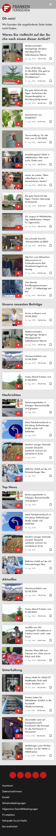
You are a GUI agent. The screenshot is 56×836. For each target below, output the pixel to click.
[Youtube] (28, 775)
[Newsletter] (43, 775)
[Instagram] (20, 775)
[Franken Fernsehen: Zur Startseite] (16, 8)
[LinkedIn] (35, 775)
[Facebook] (13, 775)
